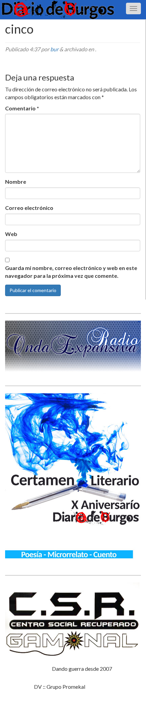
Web (11, 234)
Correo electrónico (29, 207)
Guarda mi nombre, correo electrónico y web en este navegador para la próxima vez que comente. (71, 272)
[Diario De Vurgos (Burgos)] (73, 9)
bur (54, 49)
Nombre (15, 181)
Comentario (22, 108)
